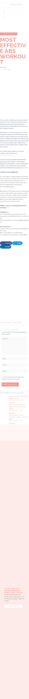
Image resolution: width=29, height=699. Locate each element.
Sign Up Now (13, 606)
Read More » (12, 402)
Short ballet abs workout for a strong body (18, 417)
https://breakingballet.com (6, 155)
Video (8, 69)
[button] (14, 30)
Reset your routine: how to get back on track (17, 407)
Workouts (4, 69)
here (7, 207)
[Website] (14, 371)
